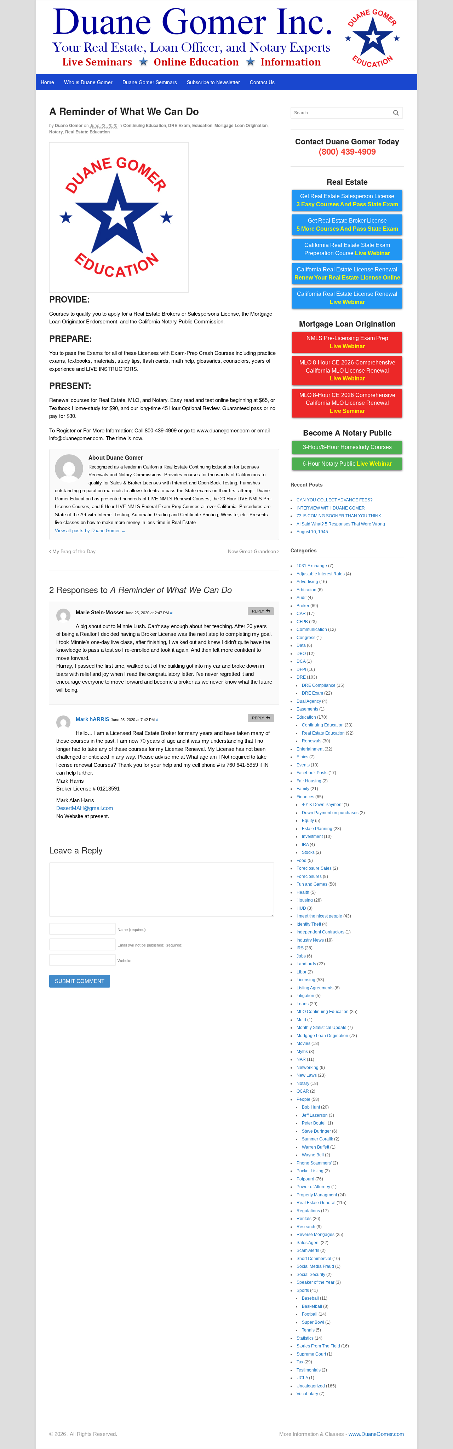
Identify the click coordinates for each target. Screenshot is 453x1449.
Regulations (308, 1210)
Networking (308, 1067)
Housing (305, 900)
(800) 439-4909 (347, 151)
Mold (301, 1019)
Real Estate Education (87, 131)
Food (301, 860)
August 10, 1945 (312, 531)
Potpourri (305, 1179)
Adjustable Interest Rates (321, 573)
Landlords (306, 963)
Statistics (305, 1338)
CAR (301, 613)
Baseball (310, 1298)
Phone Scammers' (314, 1163)
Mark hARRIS (92, 719)
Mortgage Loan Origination (241, 125)
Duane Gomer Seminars (149, 82)
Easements (307, 709)
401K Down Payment (322, 804)
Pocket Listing (310, 1170)
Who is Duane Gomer (88, 82)
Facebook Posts (312, 772)
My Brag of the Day (73, 551)
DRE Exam (179, 125)
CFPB (302, 621)
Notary (56, 131)
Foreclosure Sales (314, 868)
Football (309, 1314)
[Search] (396, 112)
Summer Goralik (317, 1139)
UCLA (302, 1377)
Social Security (311, 1274)
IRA (305, 844)
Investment (312, 836)
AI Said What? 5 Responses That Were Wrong (341, 524)
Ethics (302, 756)
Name (131, 929)
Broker (303, 605)
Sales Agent (308, 1242)
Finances (305, 796)
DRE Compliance (319, 685)
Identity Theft (309, 924)
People (303, 1099)
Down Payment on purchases (330, 812)
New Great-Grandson (252, 551)
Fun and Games (312, 884)
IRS (300, 947)
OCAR (303, 1091)
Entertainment (310, 749)
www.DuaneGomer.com (376, 1434)
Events (303, 765)
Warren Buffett (315, 1147)
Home (47, 82)
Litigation (305, 995)
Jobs (301, 956)
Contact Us (262, 82)
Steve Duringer (316, 1131)
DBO (301, 653)
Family (303, 788)
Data (301, 645)
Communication (312, 629)
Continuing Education (144, 125)
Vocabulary (307, 1393)
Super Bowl (313, 1322)
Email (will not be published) (150, 945)
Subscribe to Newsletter (213, 82)
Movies (303, 1043)
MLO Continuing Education (323, 1011)
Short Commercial (314, 1258)
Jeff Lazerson (315, 1115)
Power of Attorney (313, 1186)
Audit (301, 597)
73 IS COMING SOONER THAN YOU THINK (339, 515)
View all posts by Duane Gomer (90, 530)
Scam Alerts (308, 1250)
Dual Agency (309, 701)
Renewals (311, 740)
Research (306, 1226)
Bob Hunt (311, 1107)
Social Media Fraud (315, 1266)
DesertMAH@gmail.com (84, 808)
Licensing (306, 979)
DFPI (301, 669)
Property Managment (317, 1194)
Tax (300, 1361)
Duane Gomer (69, 125)
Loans (303, 1003)
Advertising (307, 581)
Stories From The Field (318, 1346)
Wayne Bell (313, 1154)
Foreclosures (309, 876)
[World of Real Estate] (226, 67)
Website (124, 961)
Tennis (308, 1330)
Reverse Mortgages (315, 1234)
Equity (308, 820)
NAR (301, 1059)
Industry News (310, 940)
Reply (258, 611)
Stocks (308, 852)
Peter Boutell (314, 1123)
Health (303, 892)
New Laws (307, 1075)
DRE (301, 677)
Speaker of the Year (315, 1282)
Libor (301, 972)
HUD (301, 908)
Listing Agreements (315, 987)
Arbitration (306, 589)
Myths (302, 1051)
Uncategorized (311, 1386)
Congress (306, 637)
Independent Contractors (320, 932)
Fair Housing (309, 780)
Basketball (312, 1306)
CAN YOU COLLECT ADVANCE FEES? (335, 500)
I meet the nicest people (319, 916)
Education (202, 125)
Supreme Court (311, 1354)
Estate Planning (317, 828)
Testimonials (309, 1370)
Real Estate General (316, 1202)
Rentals (304, 1218)
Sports (303, 1290)
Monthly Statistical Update (321, 1027)
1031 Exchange (312, 565)
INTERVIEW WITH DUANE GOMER (331, 508)
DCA (301, 661)
